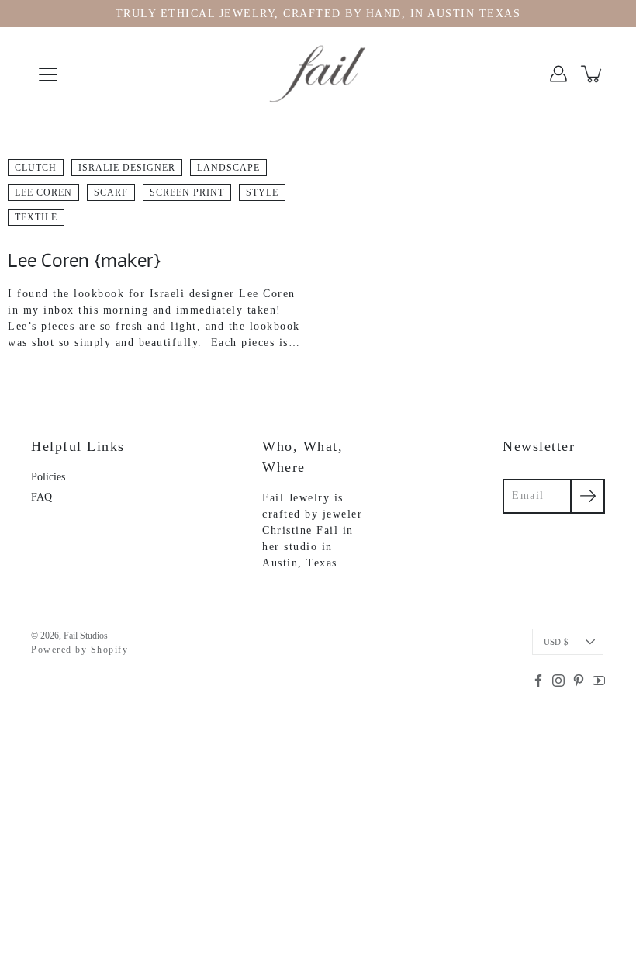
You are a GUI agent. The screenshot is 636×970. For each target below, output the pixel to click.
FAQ (41, 497)
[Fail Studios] (318, 74)
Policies (48, 477)
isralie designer (126, 167)
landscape (228, 167)
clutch (36, 167)
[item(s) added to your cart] (592, 73)
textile (36, 217)
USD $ (556, 641)
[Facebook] (538, 680)
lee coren (43, 192)
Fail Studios (86, 635)
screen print (187, 192)
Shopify (110, 649)
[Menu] (48, 74)
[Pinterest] (578, 680)
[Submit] (587, 496)
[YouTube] (599, 680)
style (262, 192)
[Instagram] (558, 680)
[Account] (558, 73)
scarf (111, 192)
